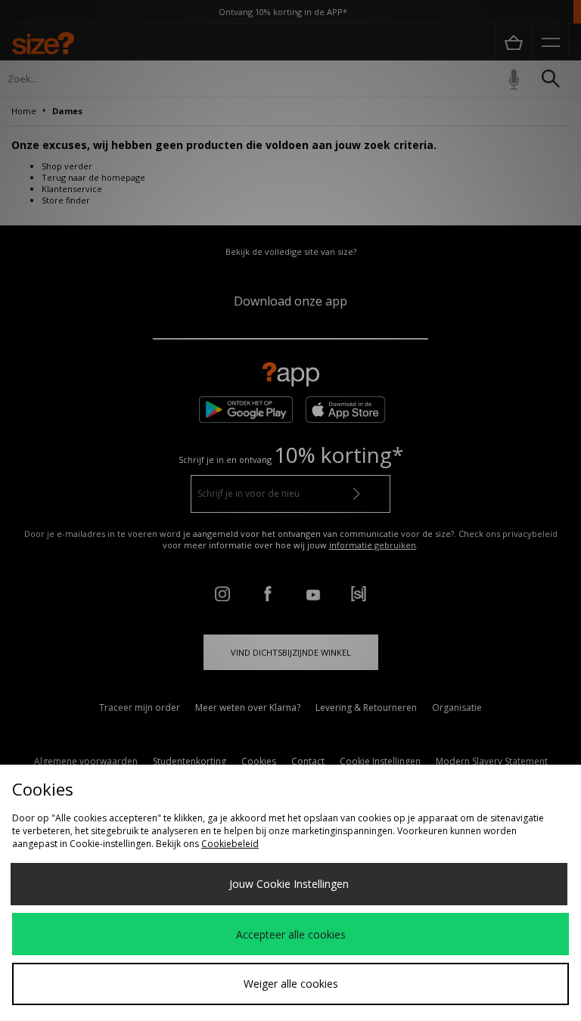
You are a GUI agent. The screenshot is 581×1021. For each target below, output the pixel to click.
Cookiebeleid (230, 843)
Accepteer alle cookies (291, 934)
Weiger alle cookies (291, 983)
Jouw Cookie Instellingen (289, 884)
